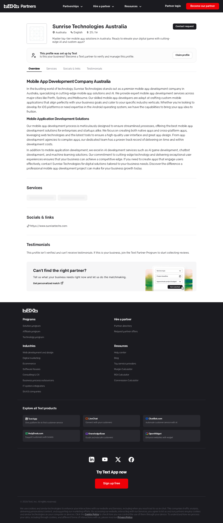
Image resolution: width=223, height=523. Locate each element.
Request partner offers (126, 331)
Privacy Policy (125, 517)
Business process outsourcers (38, 380)
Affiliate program (31, 331)
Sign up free (111, 483)
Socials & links (71, 69)
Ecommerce (29, 364)
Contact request (184, 26)
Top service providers (125, 364)
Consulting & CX (31, 375)
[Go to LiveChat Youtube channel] (105, 460)
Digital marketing (31, 358)
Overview (34, 69)
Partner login (173, 6)
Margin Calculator (123, 369)
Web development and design (38, 352)
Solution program (32, 326)
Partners (28, 6)
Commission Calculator (126, 380)
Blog (116, 358)
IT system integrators (34, 386)
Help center (120, 352)
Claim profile (182, 55)
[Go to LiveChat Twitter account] (118, 460)
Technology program (33, 337)
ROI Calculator (121, 375)
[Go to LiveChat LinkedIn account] (91, 460)
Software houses (31, 369)
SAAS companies (32, 391)
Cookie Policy (92, 514)
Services (51, 69)
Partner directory (123, 326)
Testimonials (94, 69)
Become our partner (202, 6)
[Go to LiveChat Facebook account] (131, 460)
